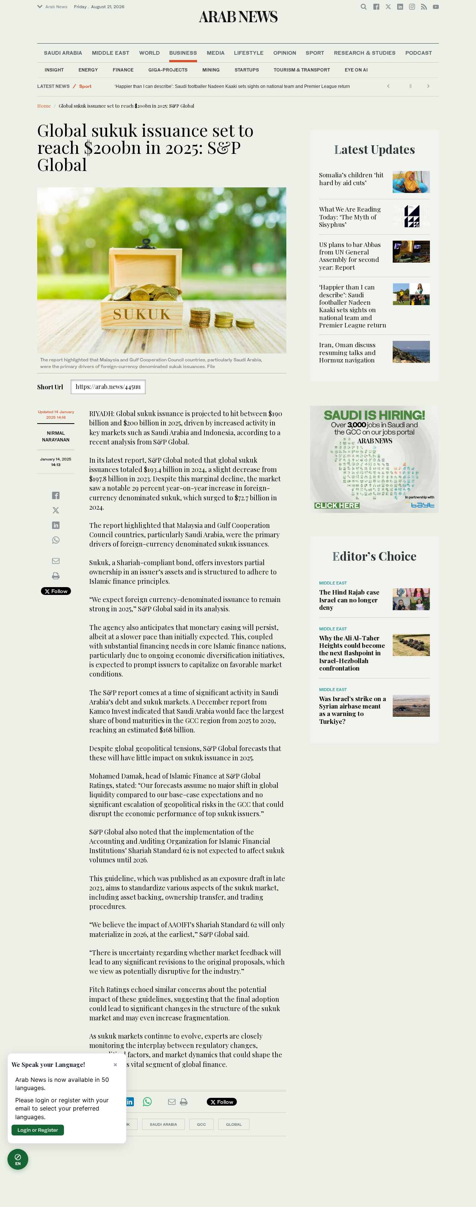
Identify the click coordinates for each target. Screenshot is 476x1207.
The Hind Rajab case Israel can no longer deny (349, 599)
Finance (123, 70)
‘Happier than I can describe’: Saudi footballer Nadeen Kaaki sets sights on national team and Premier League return (237, 86)
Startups (247, 70)
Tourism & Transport (302, 70)
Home (44, 105)
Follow (58, 591)
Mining (211, 70)
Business (183, 53)
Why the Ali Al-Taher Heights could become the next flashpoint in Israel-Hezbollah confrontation (352, 653)
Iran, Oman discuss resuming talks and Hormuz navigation (114, 86)
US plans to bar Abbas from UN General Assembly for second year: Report (350, 255)
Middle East (110, 53)
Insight (54, 70)
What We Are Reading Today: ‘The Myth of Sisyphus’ (350, 216)
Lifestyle (249, 53)
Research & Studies (365, 53)
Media (216, 53)
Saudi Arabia (63, 53)
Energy (88, 70)
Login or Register (37, 1130)
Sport (315, 53)
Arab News (56, 6)
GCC (201, 1124)
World (149, 53)
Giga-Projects (167, 70)
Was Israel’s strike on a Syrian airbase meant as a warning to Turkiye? (352, 709)
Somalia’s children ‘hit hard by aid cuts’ (351, 178)
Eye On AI (356, 70)
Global (234, 1124)
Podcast (418, 53)
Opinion (284, 53)
